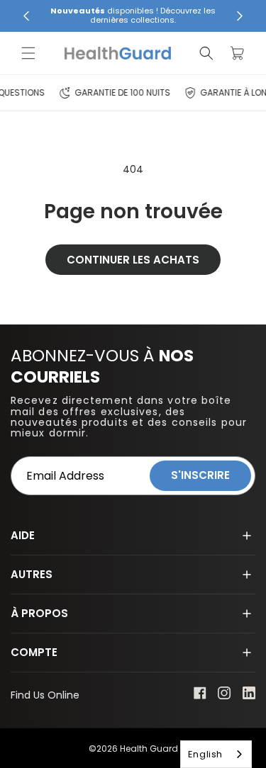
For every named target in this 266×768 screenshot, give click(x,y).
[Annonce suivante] (239, 15)
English (205, 754)
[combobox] (216, 754)
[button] (28, 53)
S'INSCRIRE (200, 475)
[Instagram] (224, 696)
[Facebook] (200, 696)
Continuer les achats (133, 259)
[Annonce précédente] (26, 15)
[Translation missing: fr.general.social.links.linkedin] (249, 696)
